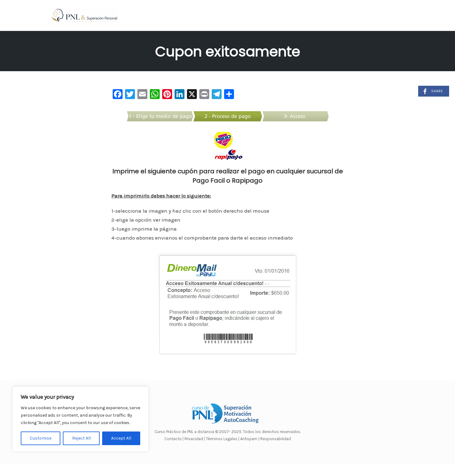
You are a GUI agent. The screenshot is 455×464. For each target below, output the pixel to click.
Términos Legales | (222, 438)
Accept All (121, 438)
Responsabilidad (275, 438)
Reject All (81, 438)
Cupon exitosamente (227, 51)
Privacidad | (194, 438)
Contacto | (174, 438)
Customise (40, 438)
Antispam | (249, 438)
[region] (80, 419)
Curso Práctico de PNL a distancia (184, 431)
